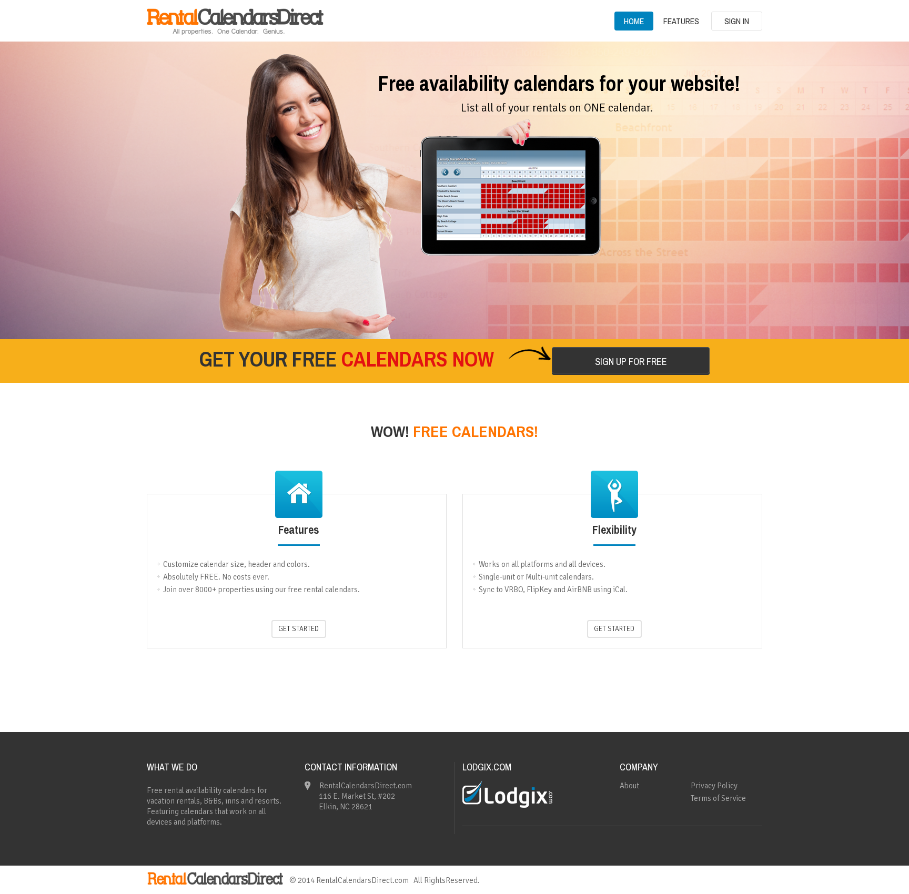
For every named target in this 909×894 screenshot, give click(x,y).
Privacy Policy (714, 785)
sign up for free (631, 361)
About (629, 785)
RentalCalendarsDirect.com (362, 880)
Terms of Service (718, 798)
